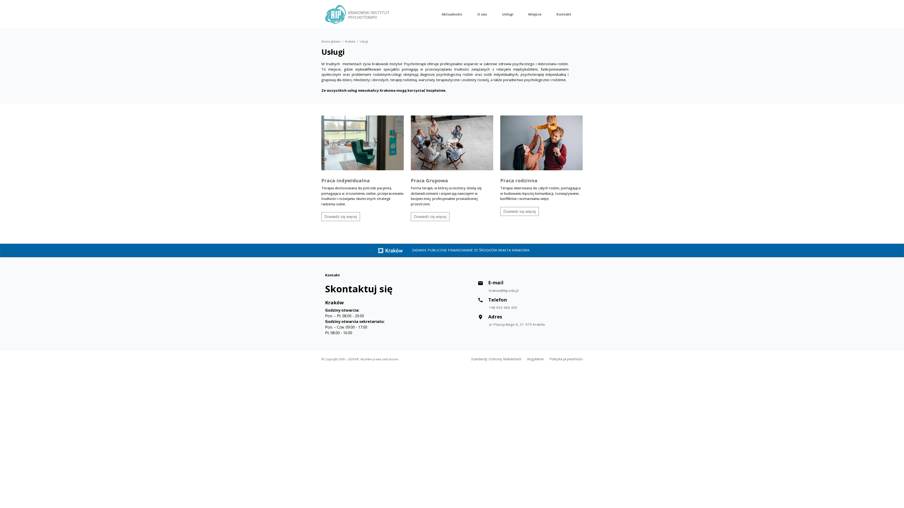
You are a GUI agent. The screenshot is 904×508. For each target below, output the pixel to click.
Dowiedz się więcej (340, 216)
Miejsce (534, 14)
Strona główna (330, 42)
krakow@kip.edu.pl (504, 290)
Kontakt (564, 14)
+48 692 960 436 (503, 307)
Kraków (350, 42)
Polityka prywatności (566, 359)
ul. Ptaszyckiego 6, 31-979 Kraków (517, 324)
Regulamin (535, 359)
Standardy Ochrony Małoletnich (496, 359)
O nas (482, 14)
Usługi (507, 14)
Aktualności (452, 14)
